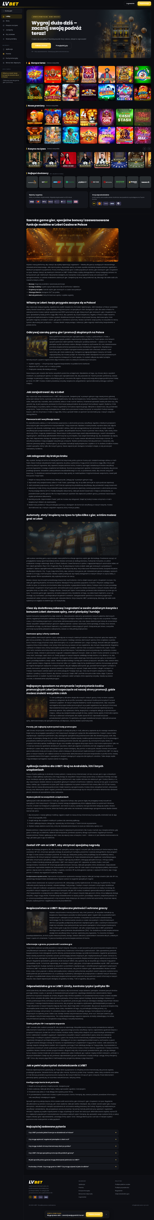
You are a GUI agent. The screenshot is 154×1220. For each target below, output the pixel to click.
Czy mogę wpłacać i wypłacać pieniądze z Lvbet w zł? (49, 1139)
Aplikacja (9, 49)
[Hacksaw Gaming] (120, 182)
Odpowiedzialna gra (122, 1194)
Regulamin (118, 1191)
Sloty (8, 21)
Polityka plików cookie (122, 1184)
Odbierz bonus (41, 45)
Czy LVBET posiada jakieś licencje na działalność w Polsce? (51, 1132)
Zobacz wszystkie (53, 63)
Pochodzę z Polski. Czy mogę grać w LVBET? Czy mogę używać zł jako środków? (59, 1167)
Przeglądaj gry (62, 45)
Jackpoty (9, 30)
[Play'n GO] (57, 182)
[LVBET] (12, 3)
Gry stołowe (10, 34)
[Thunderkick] (145, 182)
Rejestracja (144, 4)
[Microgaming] (70, 182)
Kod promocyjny (12, 58)
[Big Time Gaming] (107, 182)
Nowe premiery (11, 39)
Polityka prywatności (122, 1188)
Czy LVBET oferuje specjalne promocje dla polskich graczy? (51, 1153)
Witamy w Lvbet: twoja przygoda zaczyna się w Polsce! (11, 75)
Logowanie (130, 4)
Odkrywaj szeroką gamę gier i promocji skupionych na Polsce (11, 82)
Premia (8, 54)
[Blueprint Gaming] (132, 182)
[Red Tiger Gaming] (95, 182)
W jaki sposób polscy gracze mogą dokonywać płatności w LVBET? (54, 1160)
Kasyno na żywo (12, 25)
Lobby (8, 16)
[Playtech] (82, 182)
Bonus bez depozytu (13, 63)
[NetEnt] (44, 182)
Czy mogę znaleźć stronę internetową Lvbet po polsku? (50, 1146)
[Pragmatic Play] (32, 182)
